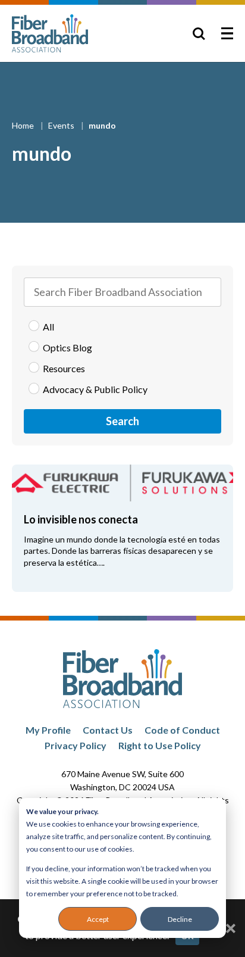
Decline (180, 919)
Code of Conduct (182, 729)
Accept (98, 919)
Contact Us (108, 729)
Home (24, 125)
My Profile (48, 729)
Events (62, 125)
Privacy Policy (75, 745)
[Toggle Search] (198, 33)
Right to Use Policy (159, 745)
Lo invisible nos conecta (81, 519)
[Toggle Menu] (227, 33)
